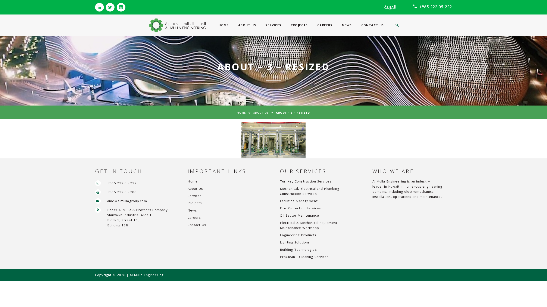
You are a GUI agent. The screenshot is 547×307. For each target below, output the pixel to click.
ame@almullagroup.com (127, 201)
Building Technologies (298, 249)
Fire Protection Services (300, 208)
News (347, 25)
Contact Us (372, 25)
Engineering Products (298, 235)
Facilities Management (299, 201)
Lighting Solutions (295, 242)
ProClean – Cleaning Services (304, 257)
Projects (299, 25)
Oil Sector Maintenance (299, 215)
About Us (247, 25)
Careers (324, 25)
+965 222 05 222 (435, 7)
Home (224, 25)
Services (273, 25)
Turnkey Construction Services (306, 181)
